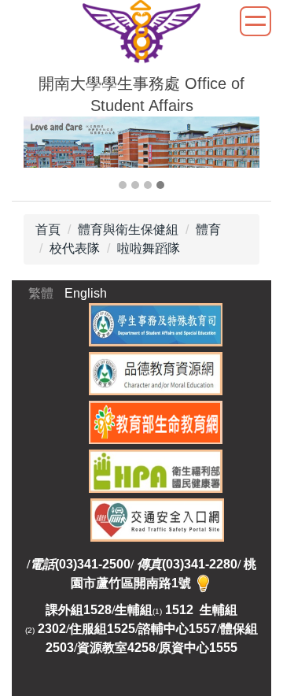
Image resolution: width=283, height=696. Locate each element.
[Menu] (255, 21)
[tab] (122, 185)
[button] (43, 154)
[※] (203, 583)
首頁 (48, 229)
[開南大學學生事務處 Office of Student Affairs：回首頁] (141, 34)
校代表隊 (75, 248)
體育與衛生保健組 (128, 229)
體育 (208, 229)
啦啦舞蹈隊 (148, 248)
